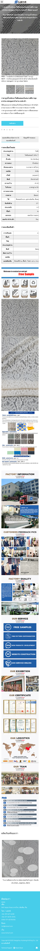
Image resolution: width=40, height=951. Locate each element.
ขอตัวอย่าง (12, 123)
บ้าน (4, 15)
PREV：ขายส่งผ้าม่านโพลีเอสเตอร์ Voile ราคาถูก (17, 76)
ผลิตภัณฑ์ (10, 15)
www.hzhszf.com (7, 933)
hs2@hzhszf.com (7, 926)
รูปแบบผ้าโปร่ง (19, 15)
